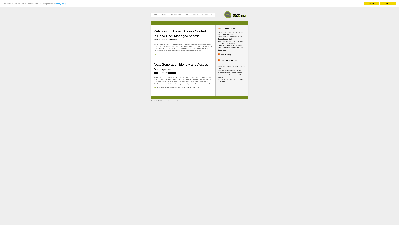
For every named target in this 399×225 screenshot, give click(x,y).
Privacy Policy (60, 3)
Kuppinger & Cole (227, 29)
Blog (186, 14)
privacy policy (176, 100)
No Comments (173, 39)
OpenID (175, 87)
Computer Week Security (230, 60)
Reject (387, 3)
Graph (162, 87)
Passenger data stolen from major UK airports (231, 64)
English (156, 39)
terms (170, 100)
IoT (157, 54)
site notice (165, 100)
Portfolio (163, 14)
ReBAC (170, 54)
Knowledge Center (176, 14)
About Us (195, 14)
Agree (371, 3)
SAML (187, 87)
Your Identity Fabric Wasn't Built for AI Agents (230, 45)
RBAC (179, 87)
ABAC (158, 87)
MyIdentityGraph (163, 54)
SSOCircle (235, 14)
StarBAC (198, 87)
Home (155, 14)
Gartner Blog (225, 54)
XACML (202, 87)
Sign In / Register (207, 14)
